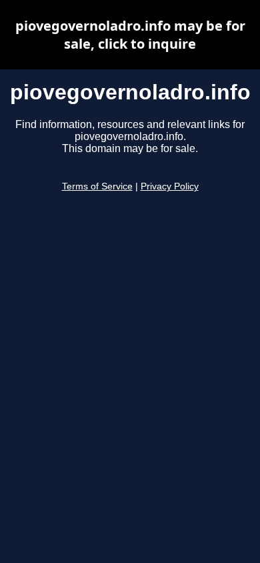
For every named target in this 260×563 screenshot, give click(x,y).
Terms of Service (97, 186)
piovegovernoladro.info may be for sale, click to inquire (130, 35)
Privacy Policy (170, 186)
